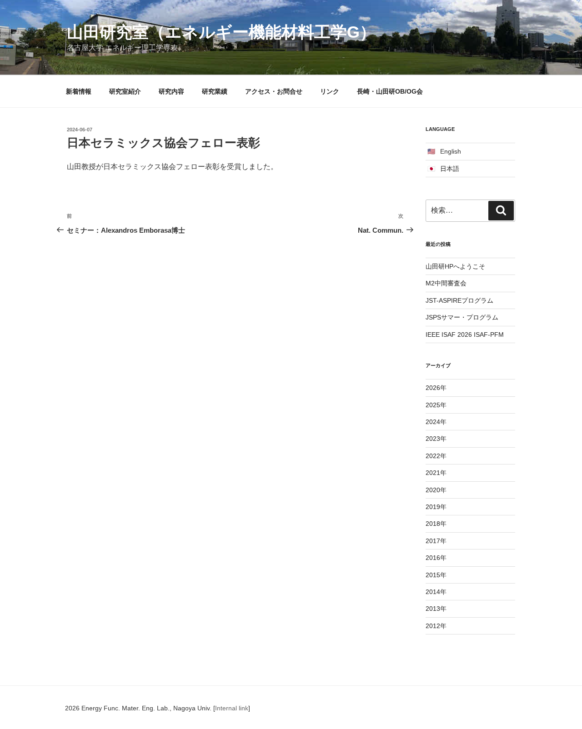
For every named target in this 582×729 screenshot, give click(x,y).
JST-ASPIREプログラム (459, 300)
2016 (433, 557)
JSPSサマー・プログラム (462, 317)
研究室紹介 (125, 91)
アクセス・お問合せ (273, 91)
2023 (433, 438)
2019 (433, 506)
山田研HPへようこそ (455, 266)
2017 (433, 540)
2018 (433, 523)
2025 (433, 405)
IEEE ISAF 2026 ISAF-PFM (465, 334)
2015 (433, 575)
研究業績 (214, 91)
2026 (433, 387)
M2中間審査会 (446, 283)
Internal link (231, 708)
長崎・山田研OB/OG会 (390, 91)
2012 (433, 625)
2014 (433, 591)
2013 (433, 608)
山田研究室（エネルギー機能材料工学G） (221, 32)
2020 (433, 490)
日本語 (449, 168)
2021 (433, 472)
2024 (433, 421)
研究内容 (171, 91)
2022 (433, 455)
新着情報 (78, 91)
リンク (329, 91)
